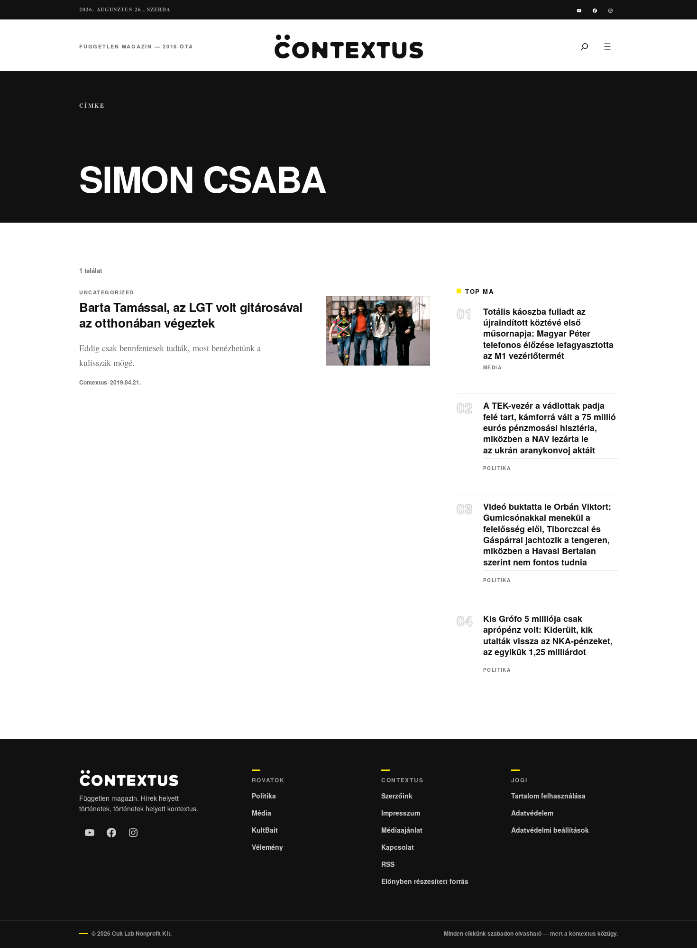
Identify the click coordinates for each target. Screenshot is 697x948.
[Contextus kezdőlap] (348, 46)
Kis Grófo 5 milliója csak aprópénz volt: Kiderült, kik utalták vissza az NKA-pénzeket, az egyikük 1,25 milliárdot (548, 635)
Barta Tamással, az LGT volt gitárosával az (191, 314)
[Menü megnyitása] (607, 46)
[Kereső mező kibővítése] (584, 46)
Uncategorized (106, 292)
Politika (497, 468)
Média (492, 367)
